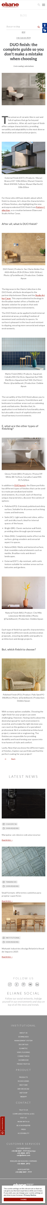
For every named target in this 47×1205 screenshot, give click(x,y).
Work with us (24, 1122)
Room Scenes (23, 1081)
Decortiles (23, 1044)
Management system (23, 1041)
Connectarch (23, 1056)
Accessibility (23, 1133)
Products (23, 1077)
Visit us (23, 1118)
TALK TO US (23, 1110)
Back (12, 759)
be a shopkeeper (23, 1125)
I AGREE (24, 1199)
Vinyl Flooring (23, 1052)
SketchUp (23, 1093)
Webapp (23, 1097)
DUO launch (20, 485)
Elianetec (23, 1048)
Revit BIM (23, 1085)
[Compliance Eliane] (2, 1132)
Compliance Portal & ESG (23, 1114)
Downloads (23, 1037)
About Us (23, 1033)
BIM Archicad (23, 1089)
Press (23, 1129)
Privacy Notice (23, 1064)
